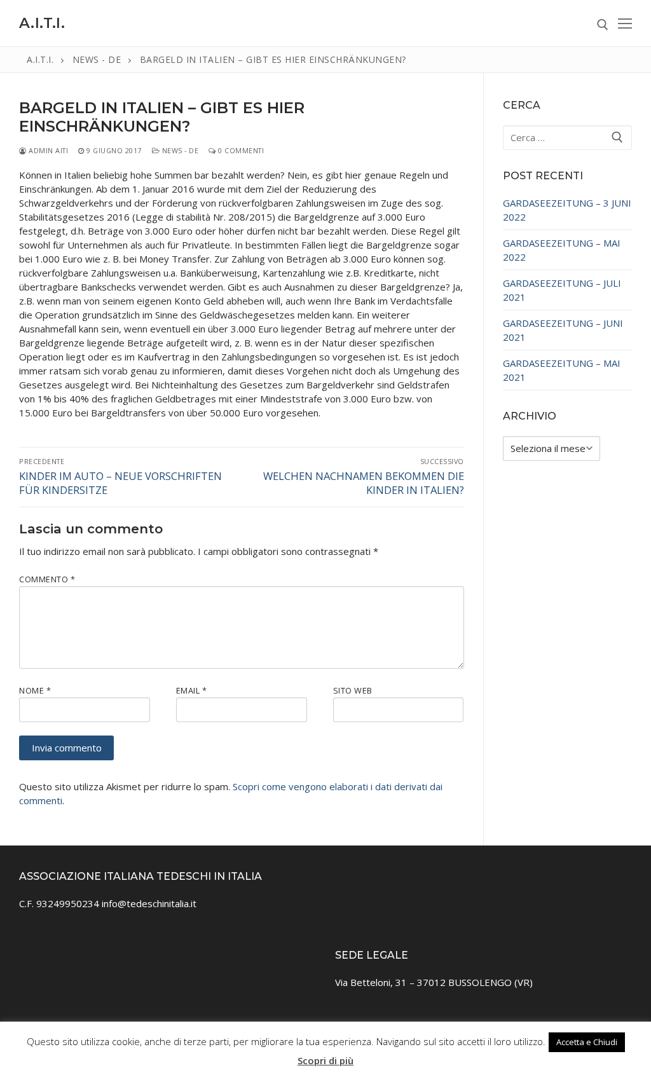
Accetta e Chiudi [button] (586, 1042)
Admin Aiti (47, 150)
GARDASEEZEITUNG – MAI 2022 (561, 249)
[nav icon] (625, 23)
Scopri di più (325, 1060)
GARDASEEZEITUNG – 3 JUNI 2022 (567, 209)
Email (191, 690)
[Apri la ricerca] (602, 25)
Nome (35, 690)
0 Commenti (240, 150)
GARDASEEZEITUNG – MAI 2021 (561, 370)
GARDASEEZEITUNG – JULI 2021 (562, 290)
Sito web (353, 690)
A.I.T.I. (42, 23)
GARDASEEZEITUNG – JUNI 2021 (563, 330)
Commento (47, 579)
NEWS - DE (179, 150)
